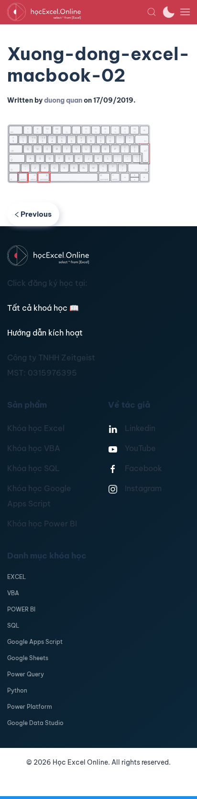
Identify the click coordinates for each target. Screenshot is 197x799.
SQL (13, 625)
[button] (151, 12)
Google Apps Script (35, 641)
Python (17, 690)
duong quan (63, 100)
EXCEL (16, 576)
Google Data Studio (35, 722)
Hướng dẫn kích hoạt (45, 332)
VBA (13, 593)
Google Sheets (27, 658)
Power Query (25, 674)
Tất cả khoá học (43, 308)
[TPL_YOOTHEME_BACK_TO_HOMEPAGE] (77, 12)
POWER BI (21, 609)
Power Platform (29, 706)
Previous (36, 214)
